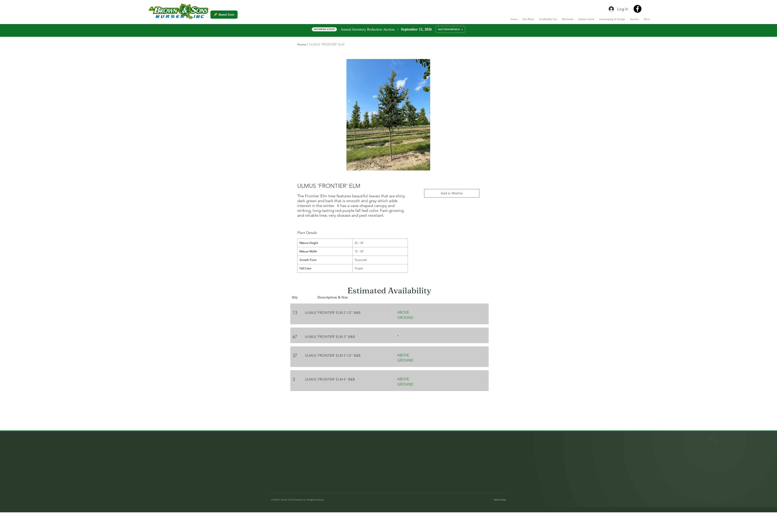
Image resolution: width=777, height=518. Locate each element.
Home (301, 44)
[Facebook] (637, 9)
